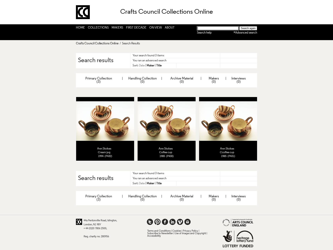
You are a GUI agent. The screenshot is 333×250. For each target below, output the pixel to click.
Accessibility (154, 236)
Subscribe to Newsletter (160, 233)
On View (155, 27)
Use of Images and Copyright (190, 233)
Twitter (150, 222)
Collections (98, 27)
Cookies (176, 231)
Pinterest (157, 222)
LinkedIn (172, 222)
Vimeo (180, 222)
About (170, 27)
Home (80, 27)
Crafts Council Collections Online (97, 43)
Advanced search (246, 32)
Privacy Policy (190, 231)
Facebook (165, 222)
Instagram (187, 222)
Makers (117, 27)
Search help (204, 32)
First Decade (136, 27)
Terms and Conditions (159, 231)
